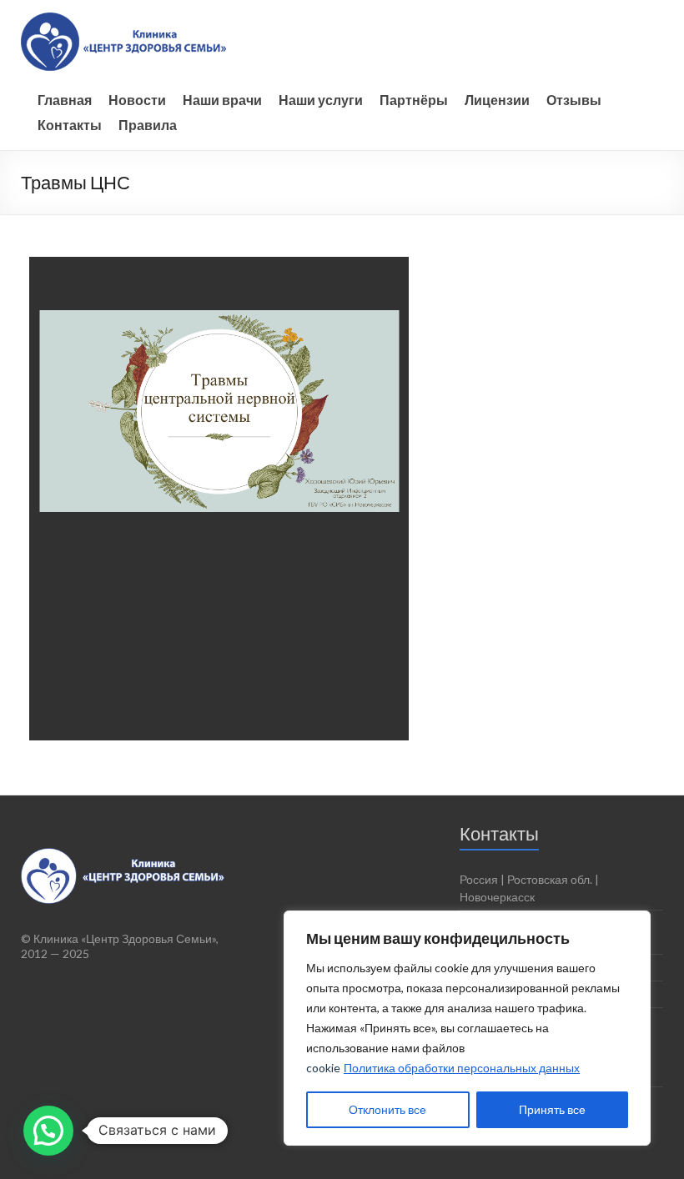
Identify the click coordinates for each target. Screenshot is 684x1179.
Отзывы (576, 100)
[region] (467, 1028)
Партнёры (416, 100)
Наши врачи (224, 100)
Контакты (72, 125)
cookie (323, 1068)
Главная (67, 100)
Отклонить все (387, 1109)
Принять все (552, 1109)
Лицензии (499, 100)
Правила (150, 125)
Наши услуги (323, 100)
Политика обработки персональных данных (462, 1068)
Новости (139, 100)
